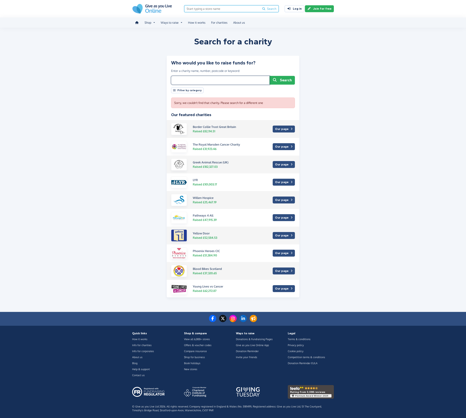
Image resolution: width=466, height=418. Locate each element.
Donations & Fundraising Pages (254, 339)
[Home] (137, 22)
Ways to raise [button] (170, 22)
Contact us (138, 375)
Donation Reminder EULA (302, 363)
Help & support (141, 369)
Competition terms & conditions (306, 357)
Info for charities (142, 345)
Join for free (322, 8)
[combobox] (222, 8)
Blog (134, 363)
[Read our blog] (253, 320)
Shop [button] (148, 22)
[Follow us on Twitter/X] (222, 320)
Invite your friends (246, 357)
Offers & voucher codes (198, 345)
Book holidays (192, 363)
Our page (282, 129)
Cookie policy (295, 351)
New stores (190, 369)
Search (286, 80)
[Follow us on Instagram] (233, 320)
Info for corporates (143, 351)
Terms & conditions (299, 339)
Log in (297, 8)
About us (239, 22)
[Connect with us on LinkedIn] (243, 320)
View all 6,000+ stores (197, 339)
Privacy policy (296, 345)
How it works (196, 22)
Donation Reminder (247, 351)
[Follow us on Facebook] (212, 320)
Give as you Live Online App (252, 345)
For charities (219, 22)
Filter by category (189, 90)
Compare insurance (195, 351)
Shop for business (194, 357)
